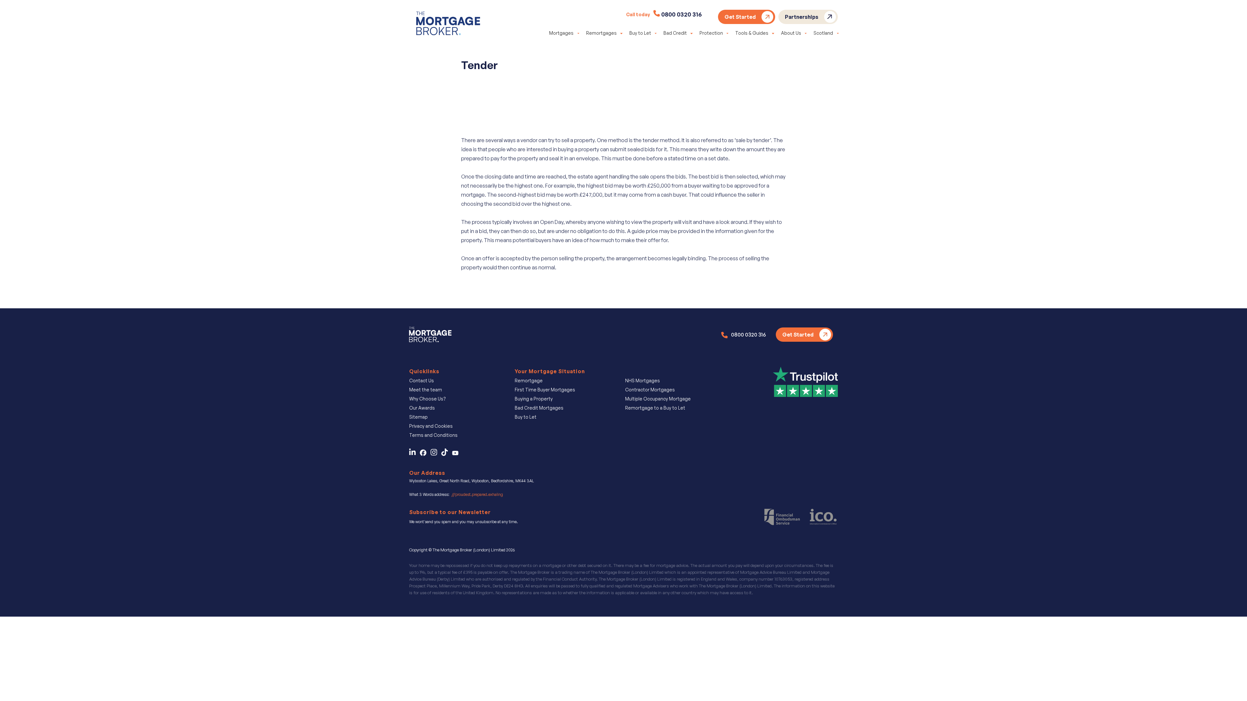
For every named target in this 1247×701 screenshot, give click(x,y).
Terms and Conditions (433, 435)
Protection (711, 33)
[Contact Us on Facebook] (425, 454)
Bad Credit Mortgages (539, 408)
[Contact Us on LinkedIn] (414, 454)
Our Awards (422, 408)
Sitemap (418, 417)
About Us (791, 33)
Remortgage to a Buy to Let (655, 408)
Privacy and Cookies (431, 426)
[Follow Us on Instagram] (436, 454)
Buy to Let (640, 33)
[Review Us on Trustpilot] (805, 381)
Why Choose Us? (427, 398)
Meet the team (425, 389)
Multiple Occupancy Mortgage (658, 398)
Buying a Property (534, 398)
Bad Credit (675, 33)
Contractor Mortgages (650, 389)
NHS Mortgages (642, 380)
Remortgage (529, 380)
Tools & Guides (751, 33)
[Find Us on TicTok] (446, 454)
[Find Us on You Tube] (457, 454)
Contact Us (421, 380)
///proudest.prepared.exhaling (477, 494)
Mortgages (561, 33)
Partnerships (801, 17)
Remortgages (601, 33)
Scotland (823, 33)
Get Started (740, 17)
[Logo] (448, 24)
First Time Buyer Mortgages (545, 389)
